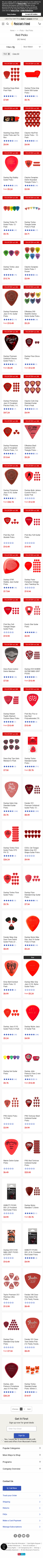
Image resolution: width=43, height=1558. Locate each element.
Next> (29, 1409)
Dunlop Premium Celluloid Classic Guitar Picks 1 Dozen (10, 358)
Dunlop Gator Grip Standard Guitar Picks (10, 805)
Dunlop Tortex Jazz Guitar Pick (11, 268)
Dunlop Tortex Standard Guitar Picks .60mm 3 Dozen (31, 1386)
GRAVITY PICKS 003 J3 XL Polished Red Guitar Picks (32, 1252)
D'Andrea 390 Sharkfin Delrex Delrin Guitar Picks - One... (32, 313)
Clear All (15, 54)
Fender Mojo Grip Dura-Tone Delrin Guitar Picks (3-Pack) (10, 939)
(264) (16, 141)
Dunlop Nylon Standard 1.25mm (32, 1206)
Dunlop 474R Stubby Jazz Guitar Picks (11, 582)
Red (5, 54)
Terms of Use (15, 10)
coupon (29, 19)
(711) (37, 766)
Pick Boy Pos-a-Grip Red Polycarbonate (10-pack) (32, 716)
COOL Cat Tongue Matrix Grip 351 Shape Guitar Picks (32, 850)
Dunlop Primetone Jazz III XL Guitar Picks (10, 313)
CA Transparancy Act (25, 1548)
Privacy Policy (22, 3)
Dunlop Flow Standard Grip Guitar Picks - (32, 894)
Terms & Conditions (29, 1545)
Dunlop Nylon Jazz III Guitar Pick (32, 1027)
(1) (36, 364)
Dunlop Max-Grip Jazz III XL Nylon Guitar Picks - (31, 984)
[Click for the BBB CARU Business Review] (21, 1554)
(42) (15, 588)
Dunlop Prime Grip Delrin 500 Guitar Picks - (32, 90)
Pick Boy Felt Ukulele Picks (8, 536)
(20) (36, 141)
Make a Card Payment (12, 1521)
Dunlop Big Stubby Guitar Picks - (10, 178)
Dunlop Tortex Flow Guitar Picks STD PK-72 (11, 850)
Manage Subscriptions (12, 1527)
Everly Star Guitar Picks (31, 625)
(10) (36, 96)
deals (23, 19)
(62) (15, 1079)
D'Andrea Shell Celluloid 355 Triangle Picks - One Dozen (31, 448)
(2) (36, 632)
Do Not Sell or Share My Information (14, 1543)
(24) (15, 364)
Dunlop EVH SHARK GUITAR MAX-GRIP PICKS (32, 671)
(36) (15, 677)
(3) (36, 1079)
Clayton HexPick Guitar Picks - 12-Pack (32, 135)
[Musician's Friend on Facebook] (15, 1536)
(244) (16, 811)
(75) (15, 275)
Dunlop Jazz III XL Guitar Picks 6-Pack (11, 1027)
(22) (36, 453)
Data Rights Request (33, 1543)
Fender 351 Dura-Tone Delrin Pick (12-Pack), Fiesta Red (32, 1341)
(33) (36, 945)
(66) (36, 275)
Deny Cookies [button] (11, 14)
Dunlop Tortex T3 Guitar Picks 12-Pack (10, 224)
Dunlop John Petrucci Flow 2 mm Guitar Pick (32, 1073)
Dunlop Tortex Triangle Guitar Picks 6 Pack (30, 224)
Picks (22, 30)
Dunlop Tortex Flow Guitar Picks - (11, 893)
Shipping (6, 1502)
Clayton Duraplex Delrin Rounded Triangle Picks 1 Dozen (31, 179)
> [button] (17, 30)
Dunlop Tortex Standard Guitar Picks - (31, 760)
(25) (36, 319)
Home (12, 30)
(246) (37, 1034)
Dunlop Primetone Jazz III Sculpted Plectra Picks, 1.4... (10, 403)
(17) (36, 230)
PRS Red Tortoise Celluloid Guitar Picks (32, 1163)
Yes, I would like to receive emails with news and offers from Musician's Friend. (20, 1440)
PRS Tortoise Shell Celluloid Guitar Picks (32, 1118)
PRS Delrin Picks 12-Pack (10, 1117)
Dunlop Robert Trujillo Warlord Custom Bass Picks (11, 716)
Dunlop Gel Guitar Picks (10, 1072)
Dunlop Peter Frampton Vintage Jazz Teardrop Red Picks (32, 582)
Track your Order (10, 1495)
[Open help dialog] (4, 1547)
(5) (15, 498)
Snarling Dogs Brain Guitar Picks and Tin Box (11, 135)
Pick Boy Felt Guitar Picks (32, 536)
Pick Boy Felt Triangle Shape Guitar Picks (9, 626)
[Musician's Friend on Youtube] (24, 1536)
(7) (15, 409)
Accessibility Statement (11, 1550)
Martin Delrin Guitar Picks (11, 1162)
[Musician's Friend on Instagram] (28, 1536)
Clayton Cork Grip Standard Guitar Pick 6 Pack (31, 403)
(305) (37, 811)
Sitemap (36, 1548)
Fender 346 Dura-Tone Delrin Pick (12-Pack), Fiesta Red (32, 1297)
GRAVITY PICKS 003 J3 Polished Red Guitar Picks (10, 1207)
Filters (9, 47)
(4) (15, 453)
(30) (36, 185)
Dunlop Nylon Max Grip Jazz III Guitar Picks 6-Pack (32, 939)
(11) (15, 96)
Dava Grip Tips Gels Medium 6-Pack (11, 759)
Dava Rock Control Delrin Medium (10, 670)
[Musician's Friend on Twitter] (19, 1536)
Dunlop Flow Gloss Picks (32, 357)
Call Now (13, 1488)
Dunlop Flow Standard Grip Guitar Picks (11, 1341)
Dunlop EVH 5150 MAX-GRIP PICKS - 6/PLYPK (11, 1252)
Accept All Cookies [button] (31, 14)
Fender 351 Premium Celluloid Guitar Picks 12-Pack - (32, 805)
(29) (36, 409)
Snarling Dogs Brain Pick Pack (11, 89)
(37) (15, 230)
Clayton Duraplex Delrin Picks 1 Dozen (31, 269)
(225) (16, 185)
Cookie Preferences (26, 10)
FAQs (5, 1514)
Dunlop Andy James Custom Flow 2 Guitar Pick (33, 492)
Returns (6, 1508)
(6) (36, 1392)
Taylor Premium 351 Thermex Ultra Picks (11, 1297)
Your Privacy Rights (10, 1548)
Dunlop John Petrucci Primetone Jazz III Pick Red (11, 1386)
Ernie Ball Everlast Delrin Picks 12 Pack (10, 984)
